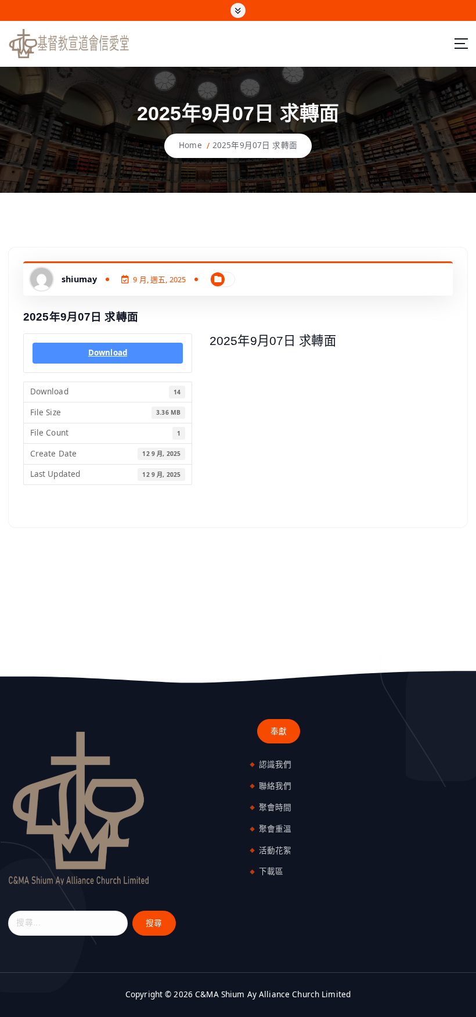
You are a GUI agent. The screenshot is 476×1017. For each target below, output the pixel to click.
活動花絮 (275, 850)
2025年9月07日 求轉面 (254, 145)
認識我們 (275, 764)
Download (107, 352)
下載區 (271, 871)
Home (190, 145)
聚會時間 (275, 807)
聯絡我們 (275, 786)
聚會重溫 (275, 829)
